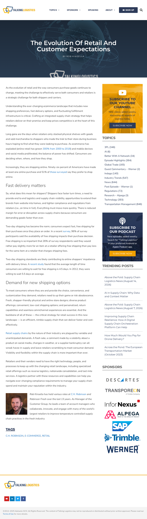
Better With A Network (117, 156)
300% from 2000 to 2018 (56, 148)
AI (106, 151)
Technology (111, 199)
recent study (37, 264)
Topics (53, 10)
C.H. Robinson (78, 394)
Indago (108, 173)
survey (66, 231)
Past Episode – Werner (117, 186)
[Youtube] (6, 498)
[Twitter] (17, 498)
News (108, 182)
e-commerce (33, 435)
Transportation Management (120, 204)
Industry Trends (113, 178)
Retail (46, 435)
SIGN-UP (129, 10)
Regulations (111, 191)
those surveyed (58, 172)
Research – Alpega (115, 195)
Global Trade (111, 164)
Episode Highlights (115, 160)
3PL (107, 147)
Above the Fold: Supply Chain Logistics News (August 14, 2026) (122, 281)
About (109, 10)
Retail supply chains (17, 333)
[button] (141, 10)
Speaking (93, 10)
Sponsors (72, 10)
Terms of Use (8, 514)
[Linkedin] (12, 498)
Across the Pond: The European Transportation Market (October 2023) (123, 351)
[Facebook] (23, 498)
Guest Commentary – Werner (121, 169)
